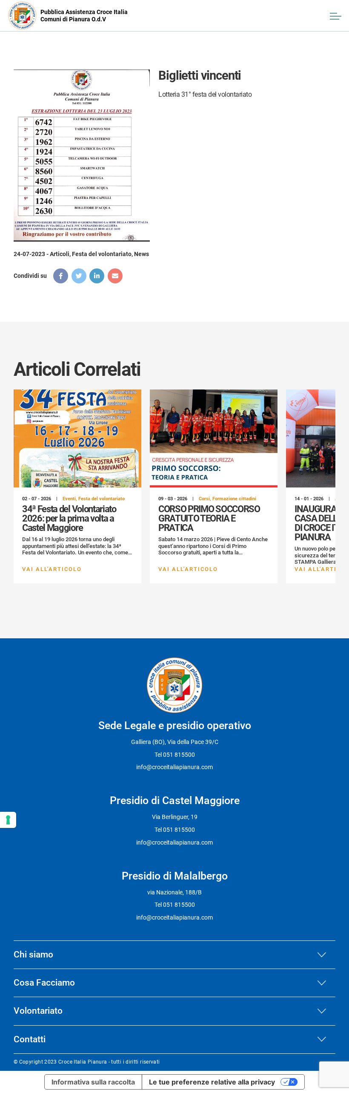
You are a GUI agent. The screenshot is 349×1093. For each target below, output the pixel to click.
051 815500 (179, 754)
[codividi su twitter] (79, 275)
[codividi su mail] (115, 275)
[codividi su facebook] (60, 275)
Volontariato (38, 1011)
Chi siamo (33, 954)
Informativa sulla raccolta (93, 1082)
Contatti (30, 1039)
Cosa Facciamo (44, 983)
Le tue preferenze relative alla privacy (212, 1082)
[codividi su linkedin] (96, 275)
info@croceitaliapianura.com (174, 767)
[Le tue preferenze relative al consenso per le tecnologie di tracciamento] (8, 820)
